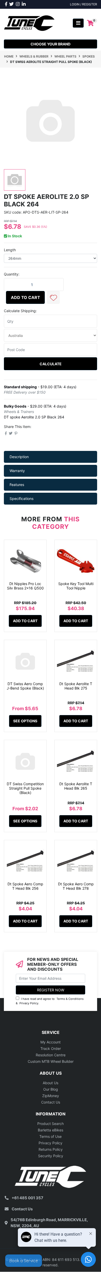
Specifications (21, 498)
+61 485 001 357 (27, 1197)
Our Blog (50, 1089)
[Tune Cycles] (29, 23)
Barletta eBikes (50, 1130)
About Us (50, 1083)
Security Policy (50, 1156)
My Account (50, 1042)
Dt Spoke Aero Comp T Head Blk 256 (25, 886)
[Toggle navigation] (78, 23)
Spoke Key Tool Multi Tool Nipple (75, 585)
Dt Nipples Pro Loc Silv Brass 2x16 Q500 (25, 585)
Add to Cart (25, 297)
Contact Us (50, 1102)
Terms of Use (50, 1136)
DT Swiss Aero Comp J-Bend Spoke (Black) (25, 686)
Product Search (50, 1123)
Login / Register (83, 4)
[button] (53, 297)
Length (10, 250)
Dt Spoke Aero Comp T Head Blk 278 (76, 886)
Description (19, 457)
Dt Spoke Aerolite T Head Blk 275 (75, 686)
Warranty (17, 470)
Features (17, 484)
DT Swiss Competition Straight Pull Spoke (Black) (25, 788)
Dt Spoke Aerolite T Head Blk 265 (75, 786)
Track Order (50, 1048)
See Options (25, 721)
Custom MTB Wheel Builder (51, 1061)
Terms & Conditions (70, 999)
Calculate (51, 364)
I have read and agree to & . (50, 1001)
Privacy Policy (28, 1003)
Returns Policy (51, 1149)
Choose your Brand (50, 44)
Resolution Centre (51, 1055)
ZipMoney (50, 1095)
